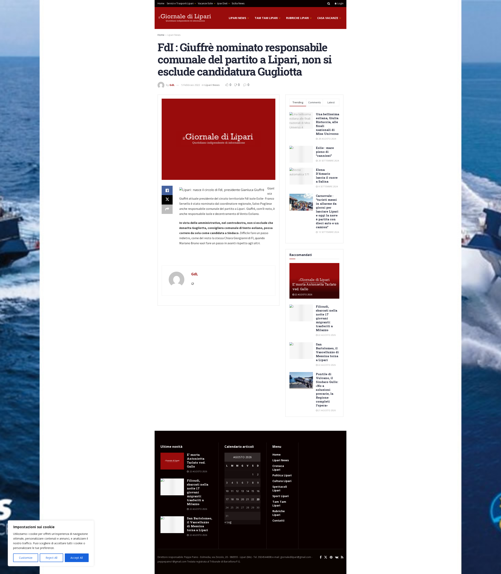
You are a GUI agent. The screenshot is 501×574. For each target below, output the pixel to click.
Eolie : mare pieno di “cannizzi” (325, 152)
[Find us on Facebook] (321, 557)
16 (258, 491)
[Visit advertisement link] (218, 257)
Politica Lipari (282, 475)
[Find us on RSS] (342, 557)
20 (242, 499)
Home (161, 3)
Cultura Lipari (281, 481)
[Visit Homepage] (185, 18)
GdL (172, 85)
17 (227, 499)
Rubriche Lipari (297, 18)
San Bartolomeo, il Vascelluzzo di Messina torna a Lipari (327, 352)
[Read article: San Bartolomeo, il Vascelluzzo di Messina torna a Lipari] (301, 350)
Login (340, 3)
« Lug (227, 522)
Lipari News (237, 18)
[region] (51, 543)
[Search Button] (328, 3)
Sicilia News (238, 3)
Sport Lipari (280, 496)
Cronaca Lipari (278, 467)
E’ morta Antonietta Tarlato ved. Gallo (196, 460)
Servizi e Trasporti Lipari (180, 3)
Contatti (278, 520)
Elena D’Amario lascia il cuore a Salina (327, 175)
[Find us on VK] (336, 557)
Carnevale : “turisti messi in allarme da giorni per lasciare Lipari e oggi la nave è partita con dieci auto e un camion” (327, 211)
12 (237, 491)
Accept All (76, 558)
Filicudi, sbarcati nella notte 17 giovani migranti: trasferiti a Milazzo (326, 318)
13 (242, 491)
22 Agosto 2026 (303, 294)
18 (232, 499)
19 (237, 499)
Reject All (51, 558)
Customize (25, 558)
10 (227, 491)
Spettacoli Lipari (279, 488)
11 (232, 491)
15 (252, 491)
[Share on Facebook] (167, 190)
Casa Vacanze (327, 18)
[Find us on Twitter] (325, 557)
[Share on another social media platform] (167, 209)
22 (252, 499)
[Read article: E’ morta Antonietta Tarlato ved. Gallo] (172, 461)
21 (247, 499)
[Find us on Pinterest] (331, 557)
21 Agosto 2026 (327, 410)
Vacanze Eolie (205, 3)
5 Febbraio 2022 (190, 85)
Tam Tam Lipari (266, 18)
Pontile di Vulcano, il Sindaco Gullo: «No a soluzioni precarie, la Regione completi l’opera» (327, 389)
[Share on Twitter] (167, 200)
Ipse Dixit (222, 3)
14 (247, 491)
